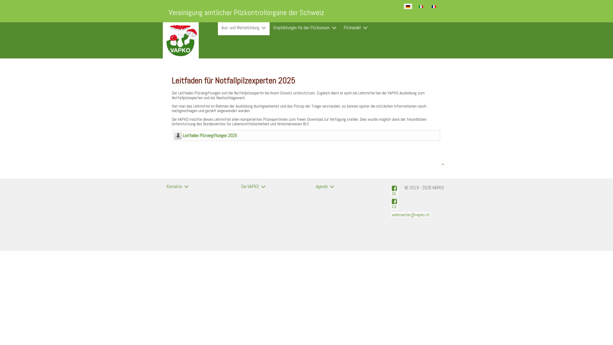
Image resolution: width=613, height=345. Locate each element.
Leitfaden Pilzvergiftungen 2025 (210, 135)
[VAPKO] (181, 40)
